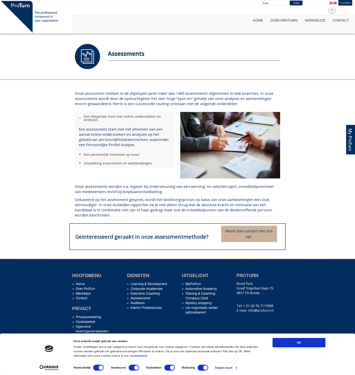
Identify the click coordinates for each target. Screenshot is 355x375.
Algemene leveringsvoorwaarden (92, 328)
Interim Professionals (146, 307)
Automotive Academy (201, 288)
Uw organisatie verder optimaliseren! (201, 310)
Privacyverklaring (88, 316)
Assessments (140, 297)
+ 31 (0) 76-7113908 (258, 306)
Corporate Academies (147, 288)
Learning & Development (149, 283)
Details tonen (223, 367)
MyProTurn (193, 283)
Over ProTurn (283, 20)
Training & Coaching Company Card (200, 295)
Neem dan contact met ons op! (249, 234)
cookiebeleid (138, 355)
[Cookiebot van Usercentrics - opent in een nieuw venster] (49, 368)
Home (258, 20)
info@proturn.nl (261, 310)
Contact (345, 3)
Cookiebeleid (85, 321)
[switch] (134, 368)
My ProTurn (350, 139)
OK (299, 342)
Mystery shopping (198, 302)
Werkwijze (315, 20)
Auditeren (138, 302)
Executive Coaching (145, 293)
